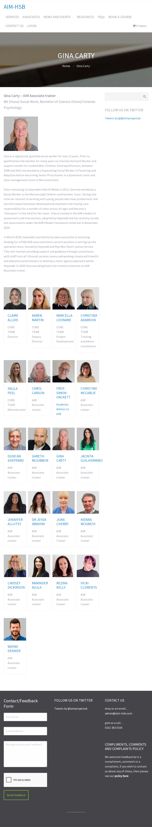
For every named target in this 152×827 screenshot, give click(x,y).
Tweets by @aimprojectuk (70, 708)
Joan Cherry (62, 521)
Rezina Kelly (61, 585)
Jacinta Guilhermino (92, 458)
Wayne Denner (14, 648)
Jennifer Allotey (15, 521)
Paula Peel (12, 390)
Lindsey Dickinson (16, 585)
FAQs (101, 17)
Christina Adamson (89, 317)
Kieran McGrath (88, 521)
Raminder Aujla (40, 585)
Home (66, 66)
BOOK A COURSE (120, 17)
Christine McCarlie (89, 390)
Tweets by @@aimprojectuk (123, 118)
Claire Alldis (13, 317)
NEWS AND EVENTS (57, 17)
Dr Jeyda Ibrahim (39, 521)
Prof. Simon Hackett (63, 392)
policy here (121, 776)
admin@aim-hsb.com (118, 713)
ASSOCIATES (31, 17)
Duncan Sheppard (16, 458)
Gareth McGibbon (40, 458)
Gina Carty (61, 458)
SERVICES (12, 17)
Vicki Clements (89, 585)
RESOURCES (85, 17)
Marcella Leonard (64, 317)
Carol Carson (38, 390)
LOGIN (31, 26)
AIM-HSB (14, 6)
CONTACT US (15, 26)
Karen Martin (38, 317)
